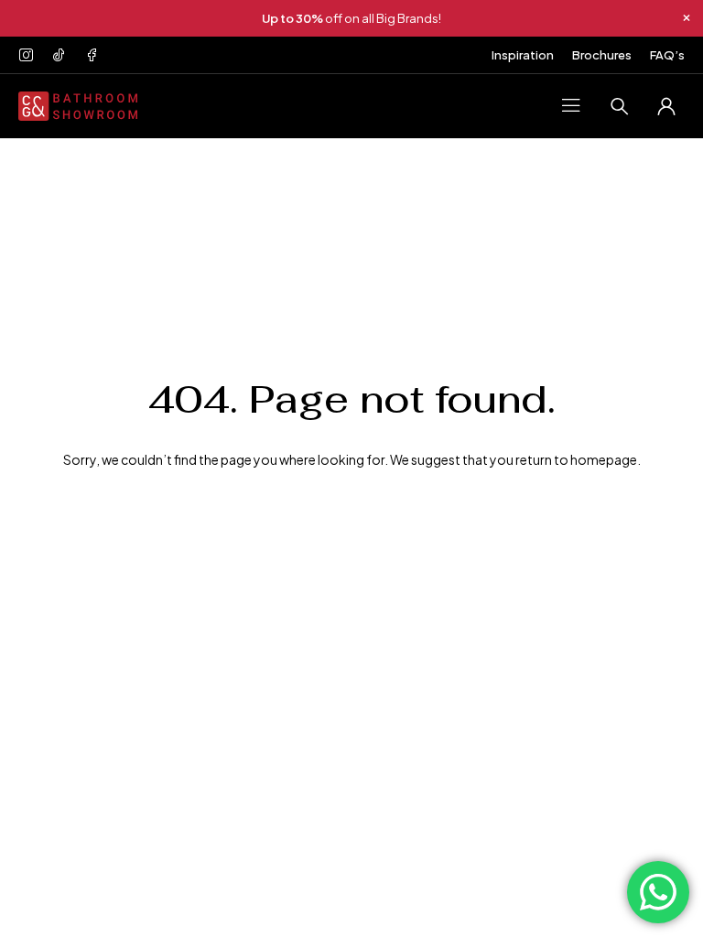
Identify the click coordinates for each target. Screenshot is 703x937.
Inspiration (523, 55)
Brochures (602, 55)
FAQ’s (667, 55)
